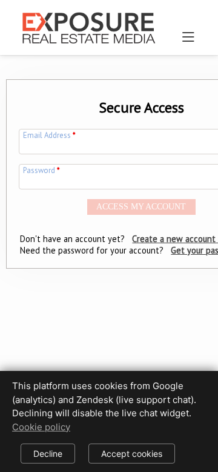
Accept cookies (131, 453)
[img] (88, 23)
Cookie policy (41, 427)
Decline (47, 453)
